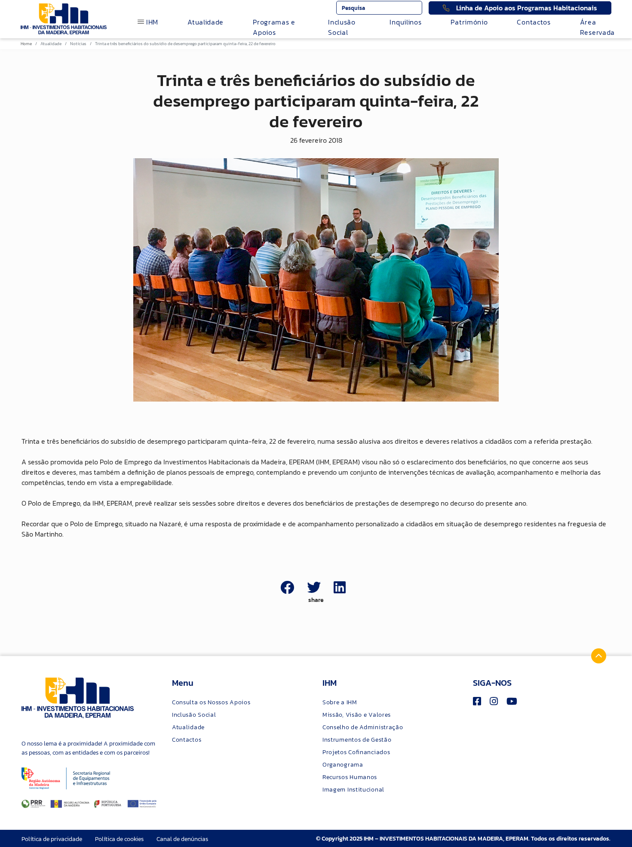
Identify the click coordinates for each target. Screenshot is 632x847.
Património (469, 22)
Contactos (533, 22)
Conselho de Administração (362, 727)
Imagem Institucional (353, 789)
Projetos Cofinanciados (356, 752)
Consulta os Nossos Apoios (211, 702)
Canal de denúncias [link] (182, 839)
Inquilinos (405, 22)
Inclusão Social (342, 27)
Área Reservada (597, 27)
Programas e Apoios (274, 27)
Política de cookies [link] (119, 839)
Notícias (78, 43)
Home (26, 43)
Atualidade (205, 22)
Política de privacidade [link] (51, 839)
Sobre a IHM (339, 702)
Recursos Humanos (349, 777)
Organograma (342, 764)
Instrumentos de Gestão (356, 739)
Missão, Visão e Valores (356, 714)
